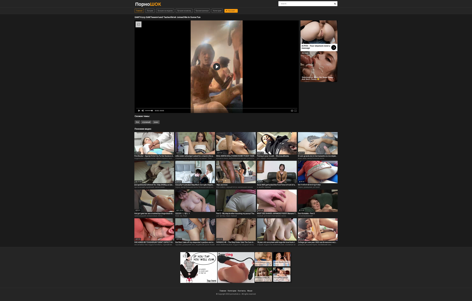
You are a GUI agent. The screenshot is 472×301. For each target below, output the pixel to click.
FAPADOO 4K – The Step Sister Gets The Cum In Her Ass (236, 242)
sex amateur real (141, 245)
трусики (178, 245)
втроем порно (311, 245)
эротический (139, 187)
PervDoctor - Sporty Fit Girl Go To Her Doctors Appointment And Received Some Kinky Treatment (154, 156)
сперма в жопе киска (183, 158)
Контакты (242, 291)
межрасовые (152, 216)
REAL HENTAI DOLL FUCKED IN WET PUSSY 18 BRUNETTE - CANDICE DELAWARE (236, 156)
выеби (261, 187)
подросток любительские (274, 245)
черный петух (231, 187)
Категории (217, 11)
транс (156, 122)
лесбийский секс (324, 245)
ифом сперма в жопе (164, 158)
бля (137, 122)
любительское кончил (237, 158)
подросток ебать (155, 245)
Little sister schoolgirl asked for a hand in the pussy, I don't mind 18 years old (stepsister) (195, 156)
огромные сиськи (292, 245)
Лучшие (150, 11)
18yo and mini (222, 185)
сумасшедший (140, 216)
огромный (146, 122)
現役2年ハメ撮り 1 (182, 213)
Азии (177, 216)
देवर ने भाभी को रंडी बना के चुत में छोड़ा (309, 185)
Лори (185, 216)
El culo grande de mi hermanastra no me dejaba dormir (318, 156)
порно (177, 187)
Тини (210, 158)
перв (228, 216)
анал (300, 158)
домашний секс (188, 245)
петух (160, 216)
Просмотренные (202, 11)
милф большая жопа (315, 158)
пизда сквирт (272, 158)
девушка (301, 245)
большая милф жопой (207, 187)
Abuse (249, 291)
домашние (308, 187)
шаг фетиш (220, 216)
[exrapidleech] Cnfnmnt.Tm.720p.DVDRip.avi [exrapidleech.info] (154, 185)
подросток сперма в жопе (144, 158)
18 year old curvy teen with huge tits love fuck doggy (277, 242)
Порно (141, 4)
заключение (160, 187)
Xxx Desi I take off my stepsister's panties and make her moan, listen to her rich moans (195, 242)
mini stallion (220, 187)
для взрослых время (272, 216)
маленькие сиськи (245, 187)
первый (268, 187)
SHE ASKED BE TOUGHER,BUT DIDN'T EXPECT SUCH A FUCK (154, 242)
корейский (150, 187)
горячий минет (169, 245)
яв (181, 216)
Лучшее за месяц (184, 11)
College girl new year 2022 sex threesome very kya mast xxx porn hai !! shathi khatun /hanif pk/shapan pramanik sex (318, 242)
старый (260, 245)
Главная (139, 11)
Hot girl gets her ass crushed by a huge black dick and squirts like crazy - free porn (154, 213)
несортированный (305, 216)
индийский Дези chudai (205, 245)
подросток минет (200, 158)
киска (283, 216)
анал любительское (224, 245)
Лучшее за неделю (165, 11)
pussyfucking (252, 158)
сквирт (263, 158)
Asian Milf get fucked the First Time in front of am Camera (277, 185)
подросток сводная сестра (244, 245)
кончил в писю (222, 158)
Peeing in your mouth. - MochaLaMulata (273, 156)
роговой (316, 187)
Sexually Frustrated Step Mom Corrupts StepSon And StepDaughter (195, 185)
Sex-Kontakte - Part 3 (306, 213)
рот (258, 158)
